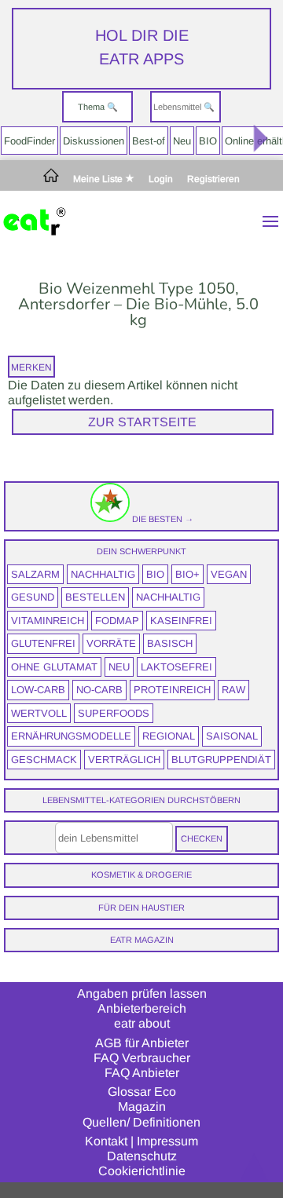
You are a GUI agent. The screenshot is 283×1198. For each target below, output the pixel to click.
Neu (182, 141)
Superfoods (113, 713)
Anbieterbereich (141, 1008)
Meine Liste (99, 178)
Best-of (148, 141)
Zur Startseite (142, 422)
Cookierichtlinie (142, 1171)
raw (233, 690)
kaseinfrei (181, 620)
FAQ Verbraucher (142, 1058)
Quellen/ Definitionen (141, 1122)
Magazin (142, 1106)
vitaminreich (47, 620)
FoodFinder (29, 141)
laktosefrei (176, 667)
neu (119, 667)
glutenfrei (43, 643)
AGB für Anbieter (142, 1043)
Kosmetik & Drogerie (141, 874)
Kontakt (106, 1141)
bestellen (95, 597)
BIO (208, 141)
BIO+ (187, 574)
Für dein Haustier (141, 907)
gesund (32, 597)
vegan (229, 574)
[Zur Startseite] (51, 179)
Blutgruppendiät (221, 759)
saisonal (232, 736)
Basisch (170, 643)
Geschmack (44, 759)
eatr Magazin (142, 939)
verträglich (124, 759)
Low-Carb (38, 690)
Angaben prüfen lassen (142, 993)
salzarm (35, 574)
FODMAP (117, 620)
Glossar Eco (142, 1091)
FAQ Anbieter (142, 1072)
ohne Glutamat (54, 667)
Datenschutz (142, 1156)
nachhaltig (103, 574)
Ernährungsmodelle (71, 736)
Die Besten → (161, 519)
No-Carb (99, 690)
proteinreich (172, 690)
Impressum (167, 1141)
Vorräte (111, 643)
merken (31, 367)
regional (168, 736)
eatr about (142, 1023)
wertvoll (39, 713)
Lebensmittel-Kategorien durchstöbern (141, 800)
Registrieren (213, 179)
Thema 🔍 (98, 106)
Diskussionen (93, 141)
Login (161, 179)
